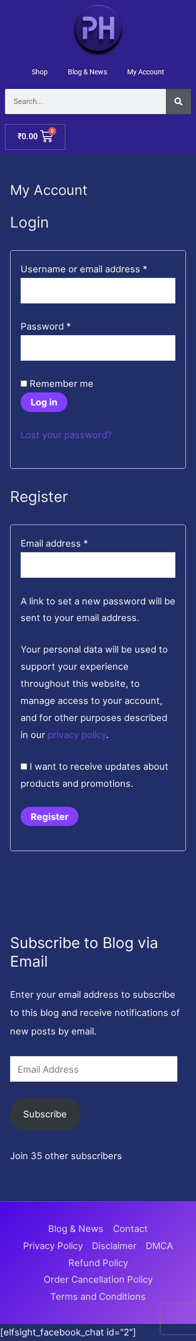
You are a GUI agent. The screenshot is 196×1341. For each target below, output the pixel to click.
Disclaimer (114, 1245)
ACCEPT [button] (98, 1324)
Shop (40, 72)
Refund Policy (98, 1262)
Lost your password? (66, 434)
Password (65, 325)
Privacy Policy (53, 1245)
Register (49, 816)
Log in (44, 401)
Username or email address (98, 267)
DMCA (159, 1245)
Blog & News (87, 72)
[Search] (178, 101)
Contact (130, 1228)
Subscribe (45, 1113)
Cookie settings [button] (140, 1307)
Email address (74, 542)
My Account (145, 72)
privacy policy (77, 734)
